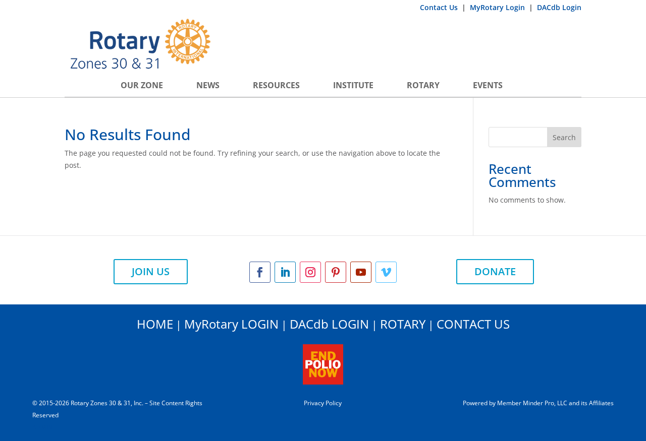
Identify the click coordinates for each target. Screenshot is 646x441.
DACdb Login (559, 7)
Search (564, 137)
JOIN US (151, 271)
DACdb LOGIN (329, 324)
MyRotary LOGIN (231, 324)
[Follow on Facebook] (260, 272)
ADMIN (42, 427)
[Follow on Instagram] (310, 272)
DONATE (495, 271)
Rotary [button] (423, 85)
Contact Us (440, 7)
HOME (155, 324)
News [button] (208, 85)
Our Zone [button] (142, 85)
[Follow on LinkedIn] (285, 272)
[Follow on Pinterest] (335, 272)
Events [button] (488, 85)
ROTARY (402, 324)
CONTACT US (473, 324)
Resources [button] (276, 85)
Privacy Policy (323, 403)
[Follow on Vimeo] (386, 272)
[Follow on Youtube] (360, 272)
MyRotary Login (498, 7)
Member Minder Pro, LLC (532, 403)
